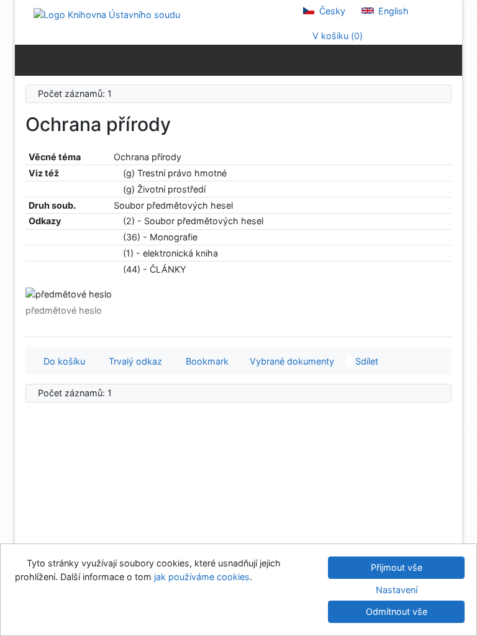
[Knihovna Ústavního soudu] (107, 14)
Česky (331, 11)
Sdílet (365, 361)
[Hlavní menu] (450, 59)
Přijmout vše (396, 567)
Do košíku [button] (62, 361)
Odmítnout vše (396, 611)
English (392, 11)
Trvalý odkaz (133, 361)
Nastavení (396, 589)
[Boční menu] (27, 59)
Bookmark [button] (205, 361)
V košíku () (336, 35)
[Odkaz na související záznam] (117, 173)
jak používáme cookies (202, 576)
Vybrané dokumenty (290, 361)
